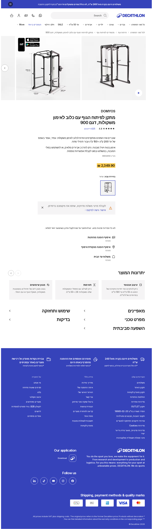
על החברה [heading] (35, 377)
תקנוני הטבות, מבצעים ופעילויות (129, 416)
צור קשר (88, 397)
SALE (59, 24)
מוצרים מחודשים (32, 401)
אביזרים (87, 24)
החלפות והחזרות (136, 397)
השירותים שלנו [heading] (137, 377)
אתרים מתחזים (33, 416)
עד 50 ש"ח (73, 24)
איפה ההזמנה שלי (84, 387)
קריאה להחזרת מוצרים (82, 411)
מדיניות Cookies (136, 425)
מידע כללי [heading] (87, 377)
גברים (121, 24)
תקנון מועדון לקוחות (135, 392)
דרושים (37, 411)
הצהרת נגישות (85, 406)
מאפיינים (135, 310)
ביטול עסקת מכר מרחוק (81, 401)
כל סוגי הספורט (137, 24)
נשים (110, 24)
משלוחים (140, 382)
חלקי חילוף (48, 24)
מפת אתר (87, 416)
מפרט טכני (134, 319)
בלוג (38, 392)
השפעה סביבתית (128, 328)
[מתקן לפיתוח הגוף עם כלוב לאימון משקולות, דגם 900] (113, 68)
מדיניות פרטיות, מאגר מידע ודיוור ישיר (129, 432)
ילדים (99, 24)
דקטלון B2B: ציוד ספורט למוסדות (25, 406)
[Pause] (9, 4)
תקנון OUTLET (137, 406)
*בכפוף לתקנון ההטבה (78, 4)
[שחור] (106, 187)
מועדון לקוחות (85, 425)
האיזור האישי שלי (84, 392)
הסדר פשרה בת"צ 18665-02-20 (129, 411)
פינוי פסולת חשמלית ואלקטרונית (129, 437)
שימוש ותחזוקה (55, 310)
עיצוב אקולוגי (34, 397)
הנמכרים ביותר (33, 24)
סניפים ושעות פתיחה (31, 387)
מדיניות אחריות (137, 401)
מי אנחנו (36, 382)
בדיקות (62, 319)
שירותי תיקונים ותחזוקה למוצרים (129, 421)
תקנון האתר (138, 387)
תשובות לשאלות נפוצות (81, 421)
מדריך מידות (86, 382)
